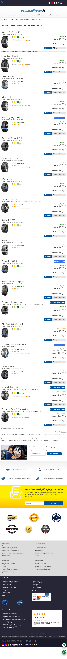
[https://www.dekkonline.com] (12, 644)
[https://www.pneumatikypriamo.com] (30, 644)
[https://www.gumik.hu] (36, 644)
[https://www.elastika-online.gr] (6, 645)
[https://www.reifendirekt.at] (21, 644)
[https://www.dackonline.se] (8, 644)
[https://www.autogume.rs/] (17, 645)
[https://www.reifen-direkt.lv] (16, 645)
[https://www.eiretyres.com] (34, 644)
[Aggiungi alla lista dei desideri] (63, 45)
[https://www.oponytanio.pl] (3, 645)
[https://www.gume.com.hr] (10, 645)
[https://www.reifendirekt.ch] (6, 644)
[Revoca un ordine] (52, 3)
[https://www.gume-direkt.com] (23, 644)
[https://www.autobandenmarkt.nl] (16, 644)
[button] (64, 645)
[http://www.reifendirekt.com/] (19, 645)
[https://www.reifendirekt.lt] (14, 645)
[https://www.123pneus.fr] (5, 644)
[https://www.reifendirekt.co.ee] (12, 645)
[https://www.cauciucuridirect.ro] (5, 645)
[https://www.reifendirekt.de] (3, 644)
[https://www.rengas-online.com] (27, 644)
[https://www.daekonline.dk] (14, 644)
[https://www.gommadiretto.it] (10, 644)
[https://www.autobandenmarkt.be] (25, 644)
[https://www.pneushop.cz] (28, 644)
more (35, 624)
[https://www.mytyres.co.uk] (17, 644)
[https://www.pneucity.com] (32, 644)
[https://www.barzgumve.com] (8, 645)
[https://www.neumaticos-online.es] (19, 644)
